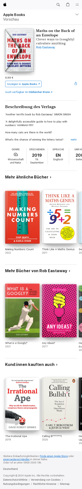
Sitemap (64, 484)
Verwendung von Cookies (45, 479)
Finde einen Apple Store (54, 456)
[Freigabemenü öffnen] (76, 84)
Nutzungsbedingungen (16, 484)
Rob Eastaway (45, 47)
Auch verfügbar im (27, 92)
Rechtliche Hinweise (45, 484)
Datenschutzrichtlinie (15, 479)
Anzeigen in (22, 84)
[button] (58, 5)
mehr (74, 139)
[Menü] (77, 5)
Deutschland (10, 469)
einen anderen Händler (16, 459)
